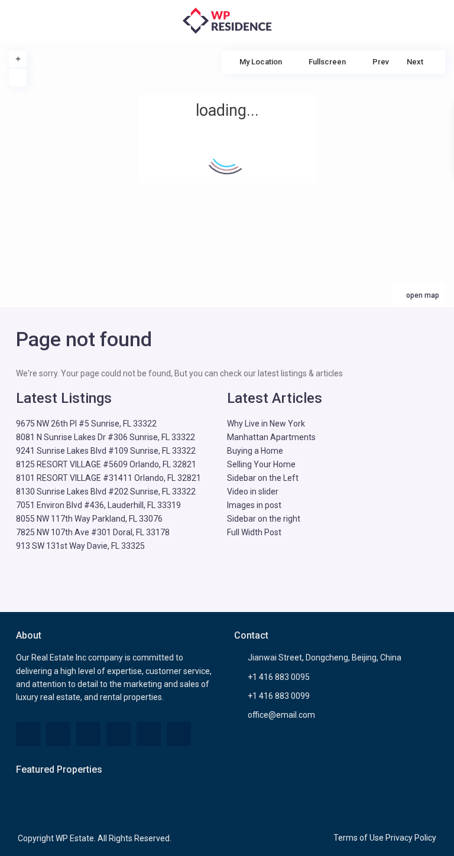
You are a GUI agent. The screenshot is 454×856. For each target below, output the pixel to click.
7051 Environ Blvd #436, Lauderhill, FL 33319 (98, 505)
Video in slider (252, 491)
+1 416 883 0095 (279, 677)
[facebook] (28, 734)
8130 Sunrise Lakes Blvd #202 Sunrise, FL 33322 (106, 491)
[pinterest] (118, 734)
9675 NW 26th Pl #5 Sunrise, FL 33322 (86, 423)
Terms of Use (358, 837)
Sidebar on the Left (263, 478)
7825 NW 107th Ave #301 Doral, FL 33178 (93, 532)
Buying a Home (255, 450)
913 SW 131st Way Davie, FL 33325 (80, 546)
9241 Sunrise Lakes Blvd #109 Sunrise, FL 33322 (106, 450)
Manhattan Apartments (271, 437)
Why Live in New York (266, 423)
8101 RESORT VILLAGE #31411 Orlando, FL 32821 (108, 478)
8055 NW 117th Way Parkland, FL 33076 (89, 518)
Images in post (254, 505)
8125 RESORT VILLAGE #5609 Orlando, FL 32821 (106, 464)
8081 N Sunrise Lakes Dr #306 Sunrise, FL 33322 (105, 437)
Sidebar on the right (263, 518)
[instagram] (179, 734)
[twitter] (58, 734)
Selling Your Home (261, 464)
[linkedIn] (88, 734)
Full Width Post (254, 532)
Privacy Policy (410, 837)
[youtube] (149, 734)
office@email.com (281, 715)
